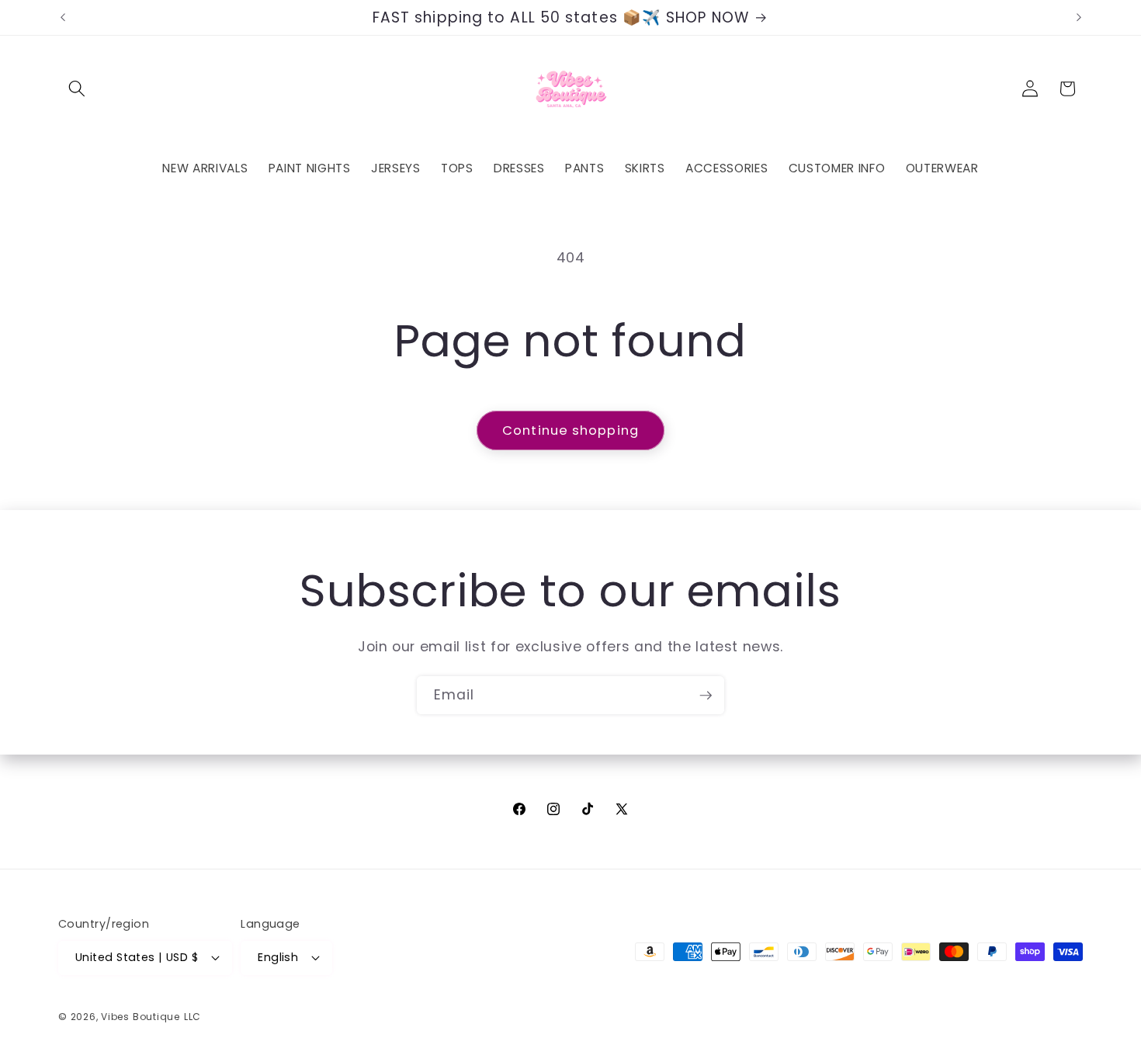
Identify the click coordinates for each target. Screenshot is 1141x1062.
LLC (192, 1016)
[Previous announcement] (63, 18)
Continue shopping (570, 430)
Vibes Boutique (140, 1016)
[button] (76, 88)
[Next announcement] (1079, 18)
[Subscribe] (705, 695)
